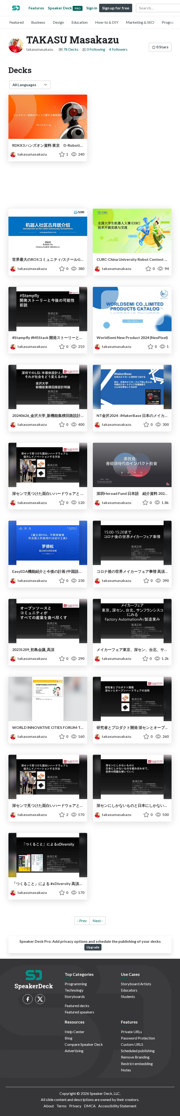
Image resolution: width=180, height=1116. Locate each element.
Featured (16, 22)
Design (58, 22)
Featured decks (77, 1005)
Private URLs (131, 1031)
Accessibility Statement (117, 1106)
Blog (68, 1038)
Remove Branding (135, 1057)
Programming (76, 983)
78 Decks (71, 49)
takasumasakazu (32, 154)
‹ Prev (82, 920)
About (49, 1106)
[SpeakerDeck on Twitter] (40, 999)
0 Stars (162, 47)
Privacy (75, 1106)
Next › (98, 920)
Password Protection (138, 1038)
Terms (61, 1106)
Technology (74, 990)
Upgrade (92, 947)
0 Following (96, 49)
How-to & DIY (106, 22)
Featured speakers (79, 1012)
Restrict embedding (137, 1063)
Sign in (91, 8)
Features (36, 8)
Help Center (74, 1031)
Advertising (74, 1050)
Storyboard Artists (136, 983)
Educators (129, 990)
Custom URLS (132, 1044)
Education (79, 22)
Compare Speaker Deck (84, 1044)
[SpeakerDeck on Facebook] (28, 999)
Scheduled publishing (138, 1050)
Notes (126, 1070)
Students (128, 996)
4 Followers (118, 49)
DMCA (90, 1106)
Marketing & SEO (140, 22)
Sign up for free (115, 8)
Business (38, 22)
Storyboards (75, 996)
